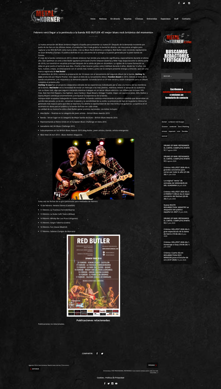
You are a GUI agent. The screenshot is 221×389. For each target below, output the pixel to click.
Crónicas (139, 19)
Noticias (103, 19)
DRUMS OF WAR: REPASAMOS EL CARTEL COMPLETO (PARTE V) (177, 147)
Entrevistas (152, 19)
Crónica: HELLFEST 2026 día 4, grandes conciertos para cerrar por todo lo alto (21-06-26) (177, 171)
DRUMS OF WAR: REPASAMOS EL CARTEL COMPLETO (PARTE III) (177, 220)
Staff (176, 19)
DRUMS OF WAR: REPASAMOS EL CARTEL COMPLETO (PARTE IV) (177, 158)
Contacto (186, 19)
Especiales (165, 19)
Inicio (93, 19)
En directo (115, 19)
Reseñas (127, 19)
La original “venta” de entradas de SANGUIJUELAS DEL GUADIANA (175, 182)
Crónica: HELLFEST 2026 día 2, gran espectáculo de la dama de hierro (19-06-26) (177, 231)
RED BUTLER (56, 50)
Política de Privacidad (114, 377)
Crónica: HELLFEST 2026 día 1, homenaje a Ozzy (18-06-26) (177, 243)
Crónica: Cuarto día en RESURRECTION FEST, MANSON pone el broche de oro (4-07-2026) (176, 256)
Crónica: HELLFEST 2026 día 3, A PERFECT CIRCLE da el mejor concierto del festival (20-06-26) (177, 195)
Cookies (100, 377)
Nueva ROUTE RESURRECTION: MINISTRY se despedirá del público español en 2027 (176, 208)
